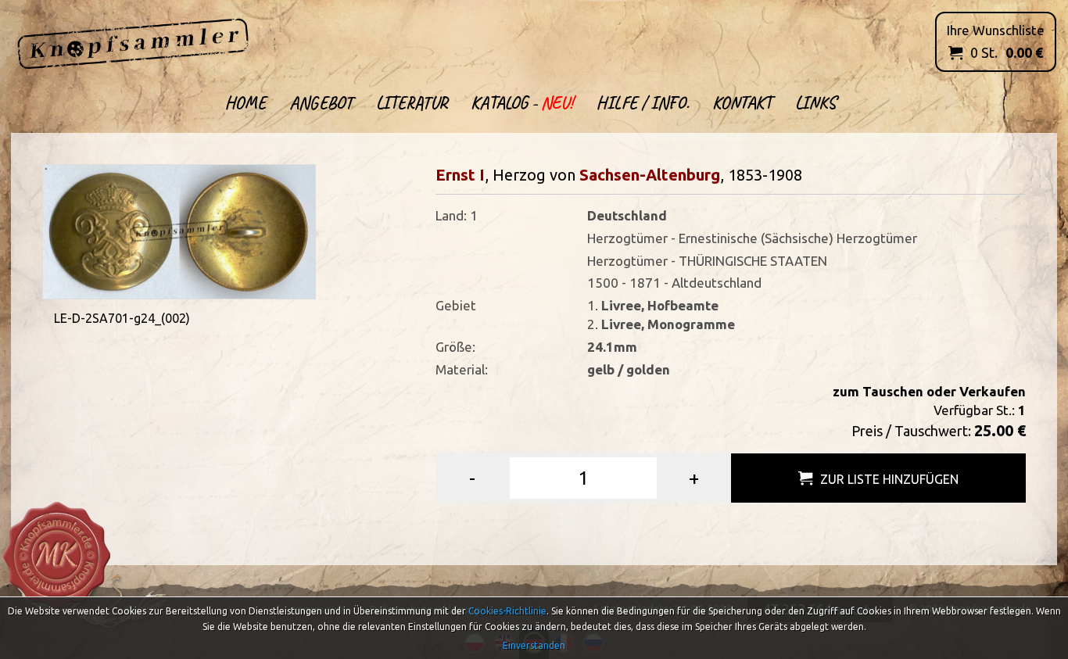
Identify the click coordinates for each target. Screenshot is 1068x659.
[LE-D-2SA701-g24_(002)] (179, 230)
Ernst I (460, 175)
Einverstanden (534, 645)
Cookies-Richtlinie (507, 611)
